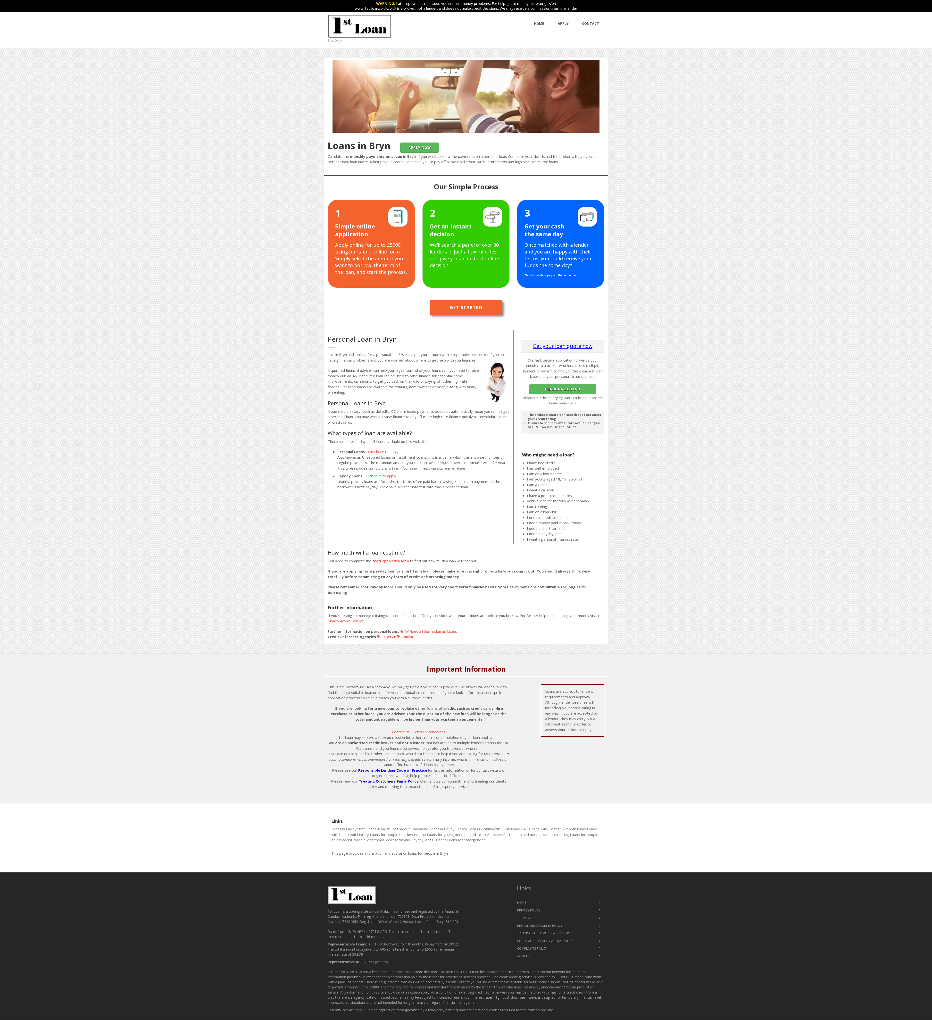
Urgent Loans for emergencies (460, 839)
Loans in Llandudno (412, 828)
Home (539, 23)
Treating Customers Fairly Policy (388, 781)
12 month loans (573, 828)
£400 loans (550, 828)
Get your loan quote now (562, 346)
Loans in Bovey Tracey (448, 828)
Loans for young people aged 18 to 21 (459, 834)
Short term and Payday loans (409, 839)
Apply (563, 23)
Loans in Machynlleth (348, 828)
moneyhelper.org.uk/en (536, 3)
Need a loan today (368, 839)
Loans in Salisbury (381, 828)
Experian (389, 636)
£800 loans (510, 828)
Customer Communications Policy (545, 941)
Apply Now (419, 147)
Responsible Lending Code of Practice (392, 770)
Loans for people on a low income (398, 834)
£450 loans (530, 828)
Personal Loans (562, 389)
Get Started (466, 307)
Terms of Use (527, 918)
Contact (590, 23)
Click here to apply (383, 451)
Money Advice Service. (346, 620)
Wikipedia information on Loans (430, 631)
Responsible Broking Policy (539, 925)
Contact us (401, 731)
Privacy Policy (528, 910)
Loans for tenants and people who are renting (530, 834)
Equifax (408, 636)
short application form (390, 560)
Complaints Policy (532, 948)
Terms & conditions (429, 731)
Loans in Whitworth (484, 828)
